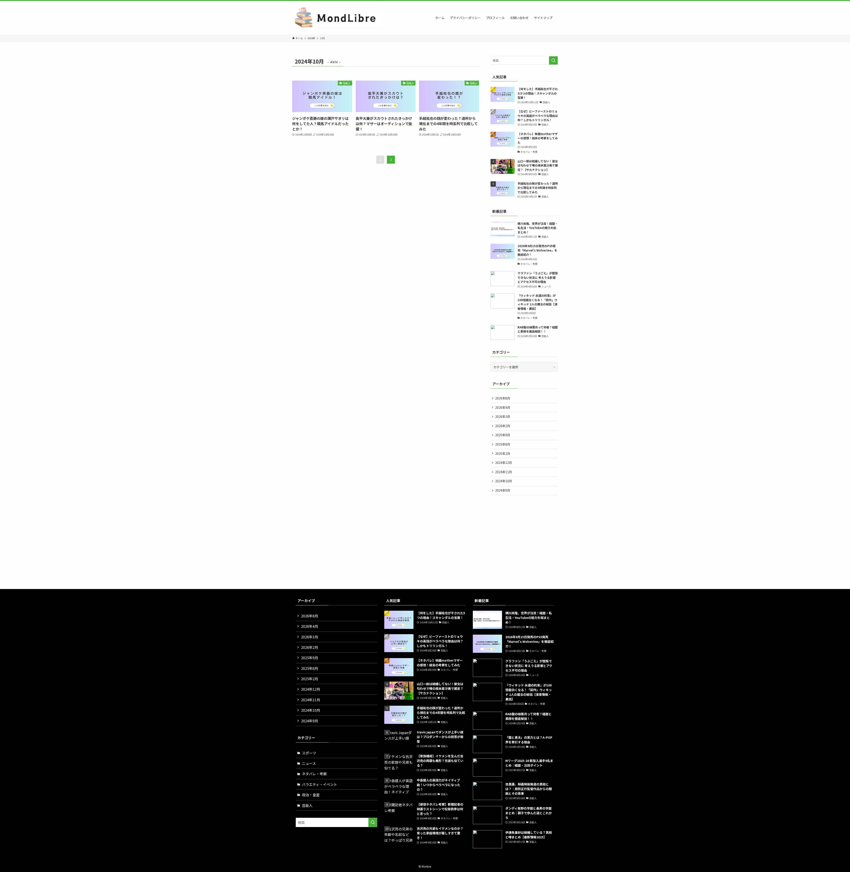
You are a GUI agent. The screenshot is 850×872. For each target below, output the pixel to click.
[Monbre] (336, 17)
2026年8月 (502, 398)
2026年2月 (502, 426)
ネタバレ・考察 (314, 773)
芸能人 (307, 805)
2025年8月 (502, 444)
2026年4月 (502, 407)
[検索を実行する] (553, 60)
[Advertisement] (425, 547)
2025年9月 (502, 435)
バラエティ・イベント (319, 784)
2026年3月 (502, 416)
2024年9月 (502, 490)
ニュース (309, 763)
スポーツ (309, 753)
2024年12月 (503, 462)
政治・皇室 (311, 794)
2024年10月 (503, 481)
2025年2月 (502, 453)
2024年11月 (503, 472)
